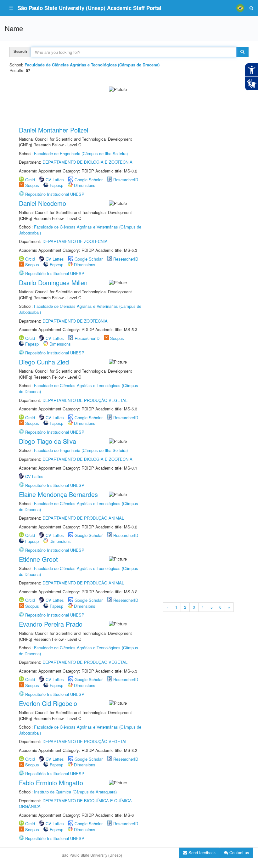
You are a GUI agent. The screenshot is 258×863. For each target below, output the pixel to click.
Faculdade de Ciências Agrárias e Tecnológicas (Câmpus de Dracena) (78, 651)
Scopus (32, 685)
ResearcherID (125, 679)
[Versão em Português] (240, 8)
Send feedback (201, 852)
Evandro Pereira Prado (50, 624)
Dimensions (84, 685)
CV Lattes (55, 679)
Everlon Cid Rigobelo (48, 703)
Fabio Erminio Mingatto (51, 782)
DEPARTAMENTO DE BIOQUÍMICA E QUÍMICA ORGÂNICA (75, 803)
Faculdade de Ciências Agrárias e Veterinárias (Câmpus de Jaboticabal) (80, 730)
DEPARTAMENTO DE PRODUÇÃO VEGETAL (84, 662)
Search (20, 51)
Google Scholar (89, 679)
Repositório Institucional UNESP (54, 615)
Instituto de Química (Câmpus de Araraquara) (75, 792)
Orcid (30, 679)
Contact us (238, 852)
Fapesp (56, 685)
